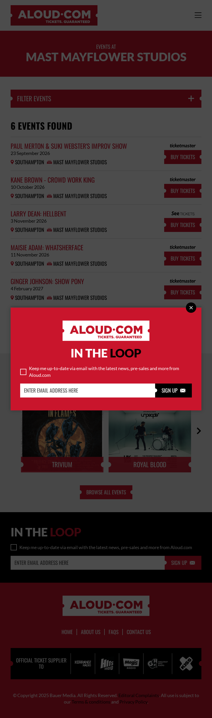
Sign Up (173, 390)
